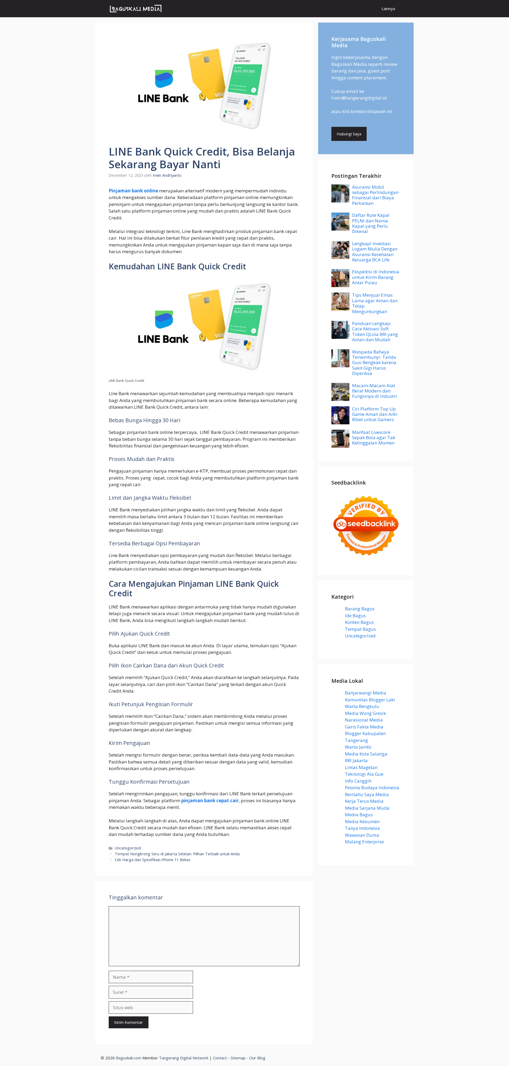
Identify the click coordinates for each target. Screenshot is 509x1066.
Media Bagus (359, 815)
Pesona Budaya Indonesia (372, 787)
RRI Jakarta (356, 760)
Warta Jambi (358, 747)
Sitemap (238, 1057)
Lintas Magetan (361, 767)
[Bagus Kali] (136, 8)
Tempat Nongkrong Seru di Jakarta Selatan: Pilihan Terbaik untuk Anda (177, 853)
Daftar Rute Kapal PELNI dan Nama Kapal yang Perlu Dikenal (370, 223)
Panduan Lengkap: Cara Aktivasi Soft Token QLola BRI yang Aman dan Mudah (375, 331)
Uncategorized (128, 848)
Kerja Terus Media (364, 801)
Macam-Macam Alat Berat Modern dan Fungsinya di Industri (374, 390)
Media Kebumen (362, 821)
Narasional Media (364, 720)
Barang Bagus (360, 609)
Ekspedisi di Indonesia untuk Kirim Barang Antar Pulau (375, 277)
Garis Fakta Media (364, 727)
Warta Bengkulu (362, 706)
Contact (220, 1057)
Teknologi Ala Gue (364, 774)
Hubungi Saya (349, 133)
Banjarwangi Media (365, 693)
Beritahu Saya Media (367, 794)
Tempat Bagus (360, 629)
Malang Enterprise (364, 842)
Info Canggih (358, 781)
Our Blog (257, 1057)
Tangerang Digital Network (183, 1057)
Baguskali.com (128, 1057)
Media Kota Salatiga (366, 754)
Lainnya (388, 8)
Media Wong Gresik (365, 713)
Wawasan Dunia (362, 835)
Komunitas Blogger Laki (370, 700)
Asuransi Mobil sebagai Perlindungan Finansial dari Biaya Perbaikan (375, 195)
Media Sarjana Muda (367, 808)
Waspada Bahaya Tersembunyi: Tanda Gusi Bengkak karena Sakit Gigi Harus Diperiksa (374, 363)
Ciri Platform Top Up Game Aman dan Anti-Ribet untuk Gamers (375, 414)
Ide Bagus (355, 615)
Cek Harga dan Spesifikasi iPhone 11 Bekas (152, 859)
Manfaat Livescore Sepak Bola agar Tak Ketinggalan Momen (373, 437)
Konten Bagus (359, 622)
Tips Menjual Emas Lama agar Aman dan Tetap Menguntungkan (375, 303)
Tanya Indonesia (362, 828)
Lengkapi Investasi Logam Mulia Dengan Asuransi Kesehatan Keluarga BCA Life (374, 251)
